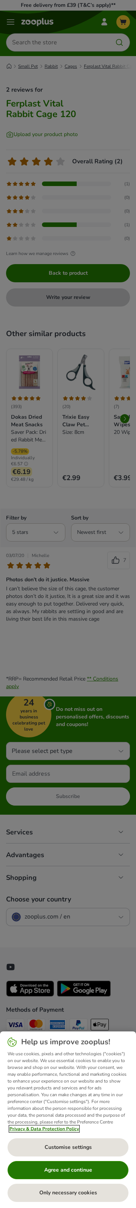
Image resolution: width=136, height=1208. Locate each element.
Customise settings (68, 1147)
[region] (68, 1119)
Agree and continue (68, 1170)
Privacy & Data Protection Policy (44, 1129)
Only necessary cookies (68, 1192)
